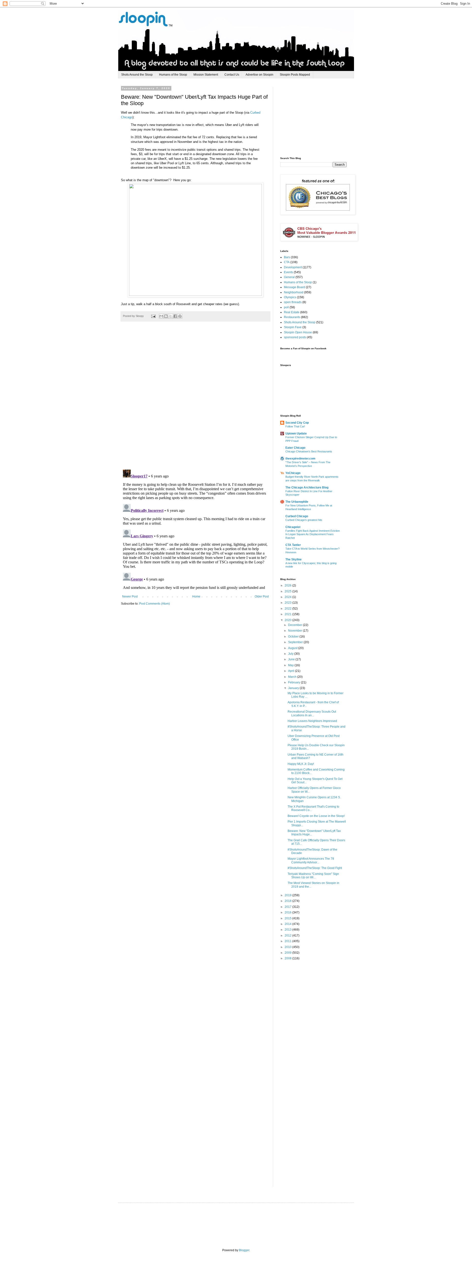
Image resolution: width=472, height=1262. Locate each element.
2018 (288, 901)
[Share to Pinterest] (179, 316)
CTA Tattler (293, 545)
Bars (287, 257)
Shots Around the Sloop (137, 74)
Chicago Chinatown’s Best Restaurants (308, 451)
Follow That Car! (295, 426)
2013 (288, 929)
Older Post (262, 596)
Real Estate (291, 312)
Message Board (294, 287)
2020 (288, 620)
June (291, 659)
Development (293, 267)
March (292, 676)
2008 (288, 958)
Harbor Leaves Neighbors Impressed (312, 721)
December (295, 625)
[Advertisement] (317, 117)
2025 (288, 591)
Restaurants (292, 317)
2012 (288, 935)
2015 (288, 918)
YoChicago (292, 473)
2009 (288, 952)
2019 (288, 895)
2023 (288, 602)
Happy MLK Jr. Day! (301, 764)
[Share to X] (170, 316)
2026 (288, 585)
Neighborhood (293, 292)
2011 (288, 941)
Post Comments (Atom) (154, 603)
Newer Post (130, 596)
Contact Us (231, 74)
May (291, 665)
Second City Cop (297, 422)
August (293, 648)
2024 (288, 597)
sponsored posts (295, 337)
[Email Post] (153, 315)
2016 (288, 912)
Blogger (244, 1250)
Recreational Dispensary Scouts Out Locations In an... (312, 713)
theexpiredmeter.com (300, 458)
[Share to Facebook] (175, 316)
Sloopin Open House (298, 332)
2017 (288, 907)
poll (286, 307)
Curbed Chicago (296, 516)
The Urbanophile (296, 501)
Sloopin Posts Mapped (295, 74)
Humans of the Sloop (173, 74)
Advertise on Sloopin (259, 74)
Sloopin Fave (293, 327)
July (291, 653)
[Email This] (161, 316)
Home (196, 596)
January (294, 688)
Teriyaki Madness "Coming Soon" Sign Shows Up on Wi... (313, 875)
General (289, 277)
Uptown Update (296, 433)
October (293, 636)
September (296, 642)
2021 (288, 614)
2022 (288, 608)
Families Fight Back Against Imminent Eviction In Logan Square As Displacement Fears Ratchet (312, 534)
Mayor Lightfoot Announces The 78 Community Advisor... (311, 860)
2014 (288, 924)
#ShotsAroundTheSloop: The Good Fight (315, 868)
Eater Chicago (295, 447)
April (291, 671)
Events (288, 272)
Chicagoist (292, 527)
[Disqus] (195, 398)
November (295, 630)
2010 (288, 947)
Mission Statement (205, 74)
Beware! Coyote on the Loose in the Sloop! (316, 816)
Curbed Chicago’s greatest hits (303, 519)
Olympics (290, 297)
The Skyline (293, 559)
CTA (287, 262)
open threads (293, 302)
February (294, 682)
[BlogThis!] (165, 316)
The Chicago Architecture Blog (306, 487)
